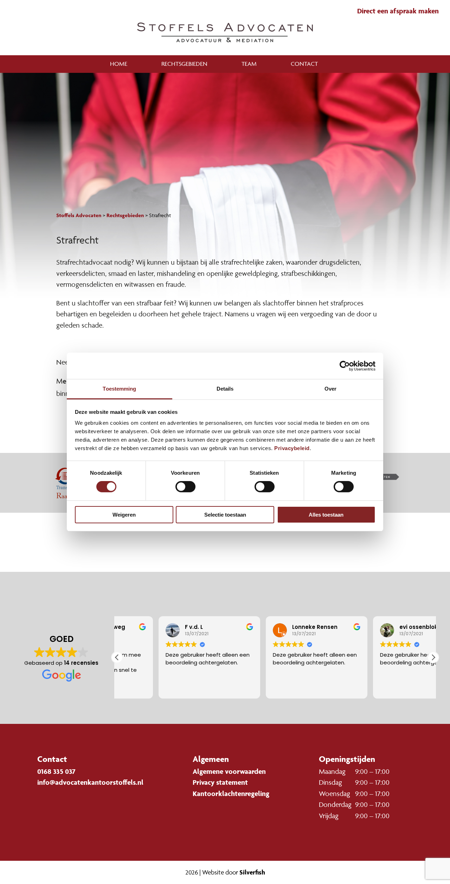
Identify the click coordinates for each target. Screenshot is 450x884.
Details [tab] (225, 389)
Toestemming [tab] (119, 389)
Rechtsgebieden (184, 63)
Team (249, 63)
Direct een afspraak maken (398, 11)
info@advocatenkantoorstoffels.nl (90, 782)
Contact (304, 63)
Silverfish (252, 872)
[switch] (185, 486)
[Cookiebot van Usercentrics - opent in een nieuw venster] (344, 365)
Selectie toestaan (225, 515)
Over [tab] (330, 389)
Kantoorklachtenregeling (231, 793)
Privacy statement (220, 782)
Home (118, 63)
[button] (433, 657)
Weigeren (124, 515)
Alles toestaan (326, 515)
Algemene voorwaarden (229, 771)
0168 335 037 (56, 771)
